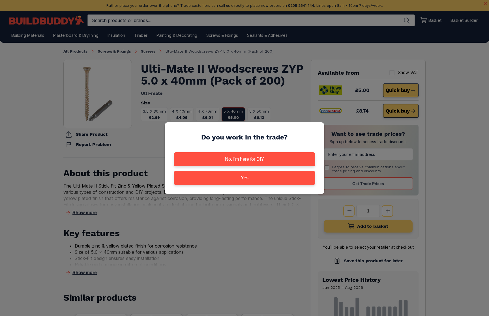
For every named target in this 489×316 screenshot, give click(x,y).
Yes (244, 177)
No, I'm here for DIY (244, 159)
